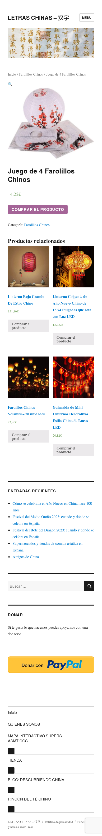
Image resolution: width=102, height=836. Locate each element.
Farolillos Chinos (31, 74)
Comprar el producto (38, 209)
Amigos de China (26, 556)
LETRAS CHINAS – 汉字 (38, 17)
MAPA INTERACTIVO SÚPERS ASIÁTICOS (35, 738)
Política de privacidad (59, 822)
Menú (87, 17)
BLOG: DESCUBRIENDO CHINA (36, 779)
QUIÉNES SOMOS (24, 724)
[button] (10, 84)
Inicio (12, 74)
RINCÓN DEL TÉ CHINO (29, 799)
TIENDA (15, 760)
